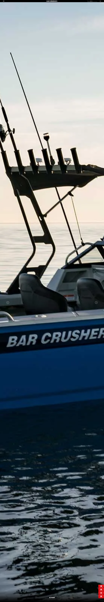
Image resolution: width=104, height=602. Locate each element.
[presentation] (7, 302)
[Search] (88, 1)
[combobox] (92, 1)
